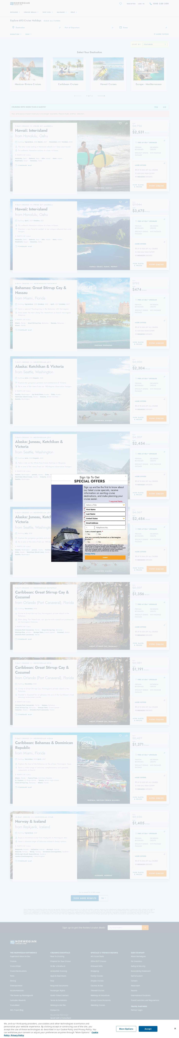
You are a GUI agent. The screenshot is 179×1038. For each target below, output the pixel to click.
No (99, 534)
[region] (89, 1029)
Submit (105, 557)
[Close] (175, 1028)
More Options (126, 1029)
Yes (88, 534)
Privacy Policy (90, 554)
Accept (148, 1029)
